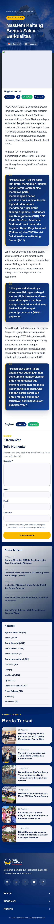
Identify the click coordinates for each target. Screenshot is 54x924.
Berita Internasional (14, 659)
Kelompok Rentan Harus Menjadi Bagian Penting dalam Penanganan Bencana (33, 815)
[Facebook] (25, 882)
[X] (7, 882)
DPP (7, 670)
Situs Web (7, 513)
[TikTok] (42, 882)
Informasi (27, 901)
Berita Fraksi (11, 648)
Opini (7, 680)
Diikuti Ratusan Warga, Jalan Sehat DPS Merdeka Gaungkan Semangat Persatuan (33, 835)
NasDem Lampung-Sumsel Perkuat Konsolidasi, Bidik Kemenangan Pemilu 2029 (31, 736)
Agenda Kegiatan (13, 632)
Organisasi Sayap (13, 686)
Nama (6, 489)
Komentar (8, 461)
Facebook (9, 97)
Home (8, 11)
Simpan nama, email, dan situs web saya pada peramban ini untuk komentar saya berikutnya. (27, 526)
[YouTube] (34, 882)
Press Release (11, 691)
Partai (27, 893)
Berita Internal (11, 654)
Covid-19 (9, 664)
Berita (16, 11)
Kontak (27, 909)
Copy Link (39, 97)
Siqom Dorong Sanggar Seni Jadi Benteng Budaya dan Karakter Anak (32, 756)
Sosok (8, 696)
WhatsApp (27, 97)
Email (6, 501)
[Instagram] (16, 882)
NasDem (9, 675)
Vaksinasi (9, 702)
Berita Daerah (11, 643)
